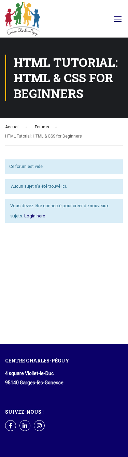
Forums (42, 127)
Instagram (39, 425)
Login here (34, 215)
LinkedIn (24, 425)
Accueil (12, 127)
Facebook (96, 20)
